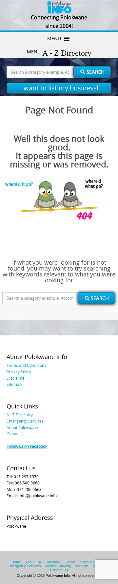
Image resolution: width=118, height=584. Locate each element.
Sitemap (14, 384)
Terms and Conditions (26, 365)
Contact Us (17, 433)
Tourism (81, 566)
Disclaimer (16, 378)
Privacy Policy (19, 371)
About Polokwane (22, 427)
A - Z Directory (20, 414)
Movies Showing (58, 566)
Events (70, 562)
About (29, 562)
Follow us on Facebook (27, 446)
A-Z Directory (49, 562)
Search (95, 71)
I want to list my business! (59, 88)
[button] (54, 38)
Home (16, 562)
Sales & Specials (93, 562)
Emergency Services (25, 421)
